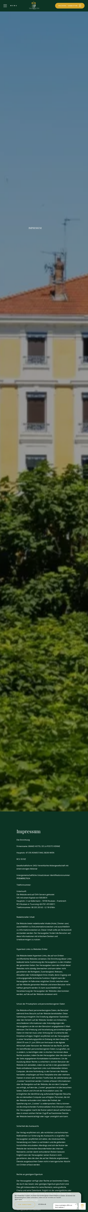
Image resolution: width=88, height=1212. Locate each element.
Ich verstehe (25, 1204)
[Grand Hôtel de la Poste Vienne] (34, 5)
